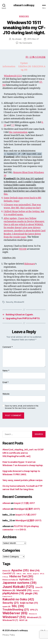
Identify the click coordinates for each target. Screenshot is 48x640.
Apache (20, 570)
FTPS (5, 577)
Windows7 (14, 617)
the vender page (17, 237)
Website (5, 394)
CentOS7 (8, 573)
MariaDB (24, 590)
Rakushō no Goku (18, 599)
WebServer (15, 613)
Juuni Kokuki (18, 586)
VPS (34, 609)
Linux (38, 587)
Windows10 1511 (13, 75)
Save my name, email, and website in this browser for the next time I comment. (21, 407)
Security (9, 302)
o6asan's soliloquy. (24, 5)
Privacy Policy (8, 635)
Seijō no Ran (29, 602)
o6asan (18, 39)
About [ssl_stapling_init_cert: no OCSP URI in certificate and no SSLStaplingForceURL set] (23, 452)
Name (5, 371)
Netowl (36, 591)
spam (6, 606)
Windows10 (19, 302)
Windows (24, 16)
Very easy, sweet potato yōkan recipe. (22, 480)
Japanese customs (19, 582)
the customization (18, 132)
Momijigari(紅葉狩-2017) (27, 509)
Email (5, 382)
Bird (35, 570)
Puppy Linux (7, 596)
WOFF (23, 620)
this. (6, 194)
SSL (18, 606)
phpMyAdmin (13, 593)
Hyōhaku (26, 579)
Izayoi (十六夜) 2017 (24, 503)
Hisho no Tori (21, 576)
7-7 (12, 125)
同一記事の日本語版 (36, 57)
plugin (31, 593)
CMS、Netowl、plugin (31, 574)
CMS (18, 574)
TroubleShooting (15, 609)
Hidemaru (29, 263)
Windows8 (34, 617)
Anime (6, 571)
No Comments (25, 43)
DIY (42, 574)
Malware (8, 590)
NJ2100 (22, 249)
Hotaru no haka (10, 580)
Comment (7, 347)
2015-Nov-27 (33, 39)
